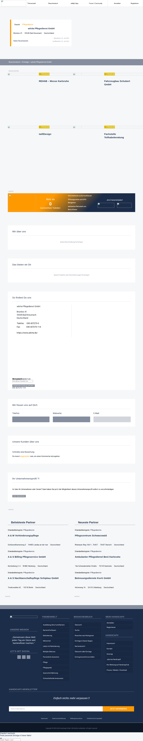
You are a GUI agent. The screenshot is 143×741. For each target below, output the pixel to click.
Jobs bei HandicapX (114, 659)
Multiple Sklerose (49, 651)
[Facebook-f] (19, 657)
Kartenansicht (80, 646)
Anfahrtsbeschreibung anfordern (23, 385)
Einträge (25, 62)
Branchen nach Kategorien (84, 635)
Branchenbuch (14, 62)
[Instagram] (24, 657)
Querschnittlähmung (50, 673)
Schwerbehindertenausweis (53, 678)
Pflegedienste (27, 24)
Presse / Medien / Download (117, 670)
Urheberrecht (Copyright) (94, 718)
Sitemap (110, 654)
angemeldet (25, 456)
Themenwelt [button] (31, 3)
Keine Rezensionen (20, 41)
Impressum (111, 643)
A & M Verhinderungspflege (23, 535)
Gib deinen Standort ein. (21, 379)
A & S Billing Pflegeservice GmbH (27, 557)
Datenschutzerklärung (59, 718)
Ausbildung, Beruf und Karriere (54, 625)
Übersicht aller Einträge (83, 651)
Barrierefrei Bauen (49, 630)
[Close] (1, 738)
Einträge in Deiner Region (84, 641)
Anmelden (117, 3)
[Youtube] (28, 657)
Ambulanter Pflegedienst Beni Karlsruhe (97, 557)
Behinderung (47, 635)
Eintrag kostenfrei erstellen (85, 657)
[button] (112, 419)
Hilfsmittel (47, 641)
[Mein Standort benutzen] (71, 383)
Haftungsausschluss (76, 718)
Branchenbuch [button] (53, 3)
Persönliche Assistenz (51, 657)
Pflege (45, 662)
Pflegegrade (47, 668)
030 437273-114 (18, 388)
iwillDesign (45, 134)
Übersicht (78, 625)
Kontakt (109, 649)
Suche (77, 630)
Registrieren (135, 3)
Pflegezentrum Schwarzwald (91, 535)
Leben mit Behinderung (51, 646)
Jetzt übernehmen (19, 496)
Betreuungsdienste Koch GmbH (93, 578)
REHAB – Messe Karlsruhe (54, 81)
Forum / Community (95, 3)
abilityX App (74, 3)
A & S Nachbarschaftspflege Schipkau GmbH (33, 578)
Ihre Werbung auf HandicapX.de (118, 665)
